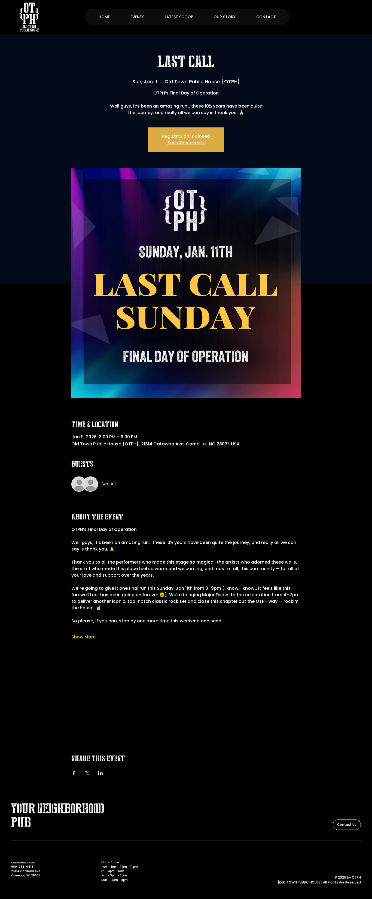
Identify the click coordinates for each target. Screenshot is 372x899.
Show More (83, 637)
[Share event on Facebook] (74, 773)
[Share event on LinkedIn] (100, 773)
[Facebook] (350, 855)
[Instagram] (358, 855)
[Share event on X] (87, 773)
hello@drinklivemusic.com (23, 862)
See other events (186, 143)
